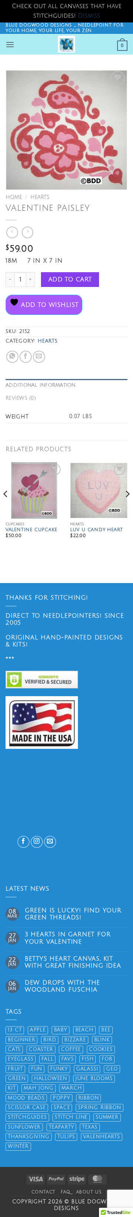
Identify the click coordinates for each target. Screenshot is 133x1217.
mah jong (38, 1088)
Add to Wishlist (48, 305)
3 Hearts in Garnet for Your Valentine (68, 938)
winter (18, 1146)
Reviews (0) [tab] (21, 398)
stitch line (71, 1117)
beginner (21, 1039)
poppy (61, 1098)
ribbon (88, 1098)
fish (87, 1059)
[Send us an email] (50, 842)
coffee (71, 1049)
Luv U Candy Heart (96, 529)
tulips (66, 1136)
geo (111, 1069)
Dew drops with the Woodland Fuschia (62, 986)
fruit (15, 1069)
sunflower (24, 1127)
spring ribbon (99, 1107)
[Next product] (12, 232)
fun (36, 1069)
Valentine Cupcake (31, 529)
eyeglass (20, 1059)
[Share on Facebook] (26, 357)
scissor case (27, 1107)
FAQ (66, 1192)
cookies (101, 1049)
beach (84, 1029)
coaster (41, 1049)
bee (105, 1029)
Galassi (87, 1069)
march (71, 1088)
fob (107, 1059)
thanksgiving (29, 1136)
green (17, 1078)
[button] (10, 44)
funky (59, 1069)
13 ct (15, 1029)
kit (12, 1088)
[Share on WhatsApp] (12, 357)
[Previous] (5, 509)
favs (67, 1059)
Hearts (40, 197)
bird (49, 1039)
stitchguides (27, 1117)
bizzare (75, 1039)
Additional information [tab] (41, 385)
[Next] (127, 509)
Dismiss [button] (89, 16)
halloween (50, 1078)
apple (38, 1029)
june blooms (94, 1078)
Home (14, 197)
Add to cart (70, 280)
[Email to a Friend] (39, 357)
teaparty (61, 1127)
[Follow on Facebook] (23, 842)
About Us (89, 1192)
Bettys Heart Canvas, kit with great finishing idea (73, 962)
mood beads (26, 1098)
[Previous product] (27, 232)
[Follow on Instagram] (37, 842)
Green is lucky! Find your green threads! (73, 914)
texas (90, 1127)
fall (47, 1059)
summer (107, 1117)
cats (14, 1049)
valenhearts (101, 1136)
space (62, 1107)
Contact (43, 1192)
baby (60, 1029)
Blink (102, 1039)
